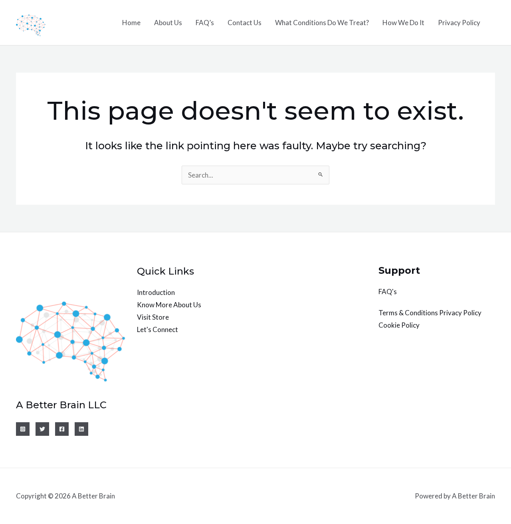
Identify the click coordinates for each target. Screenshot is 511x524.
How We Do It (403, 22)
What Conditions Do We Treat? (322, 22)
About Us (168, 22)
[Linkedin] (81, 429)
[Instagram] (23, 429)
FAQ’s (205, 22)
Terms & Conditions (408, 312)
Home (131, 22)
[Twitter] (42, 429)
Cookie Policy (399, 325)
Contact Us (244, 22)
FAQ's (387, 291)
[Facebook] (62, 429)
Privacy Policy (459, 22)
